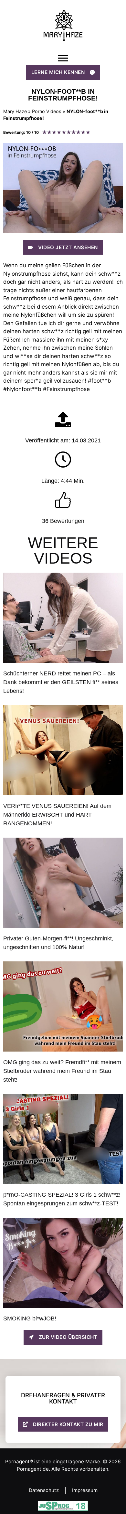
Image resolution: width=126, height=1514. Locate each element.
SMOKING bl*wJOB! (29, 1318)
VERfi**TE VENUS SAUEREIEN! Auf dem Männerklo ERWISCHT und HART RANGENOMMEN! (57, 815)
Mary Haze (15, 111)
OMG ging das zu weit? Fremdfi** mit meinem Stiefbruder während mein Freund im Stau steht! (62, 1071)
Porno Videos (46, 111)
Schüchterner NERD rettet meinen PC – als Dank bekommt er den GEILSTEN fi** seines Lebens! (60, 682)
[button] (63, 58)
